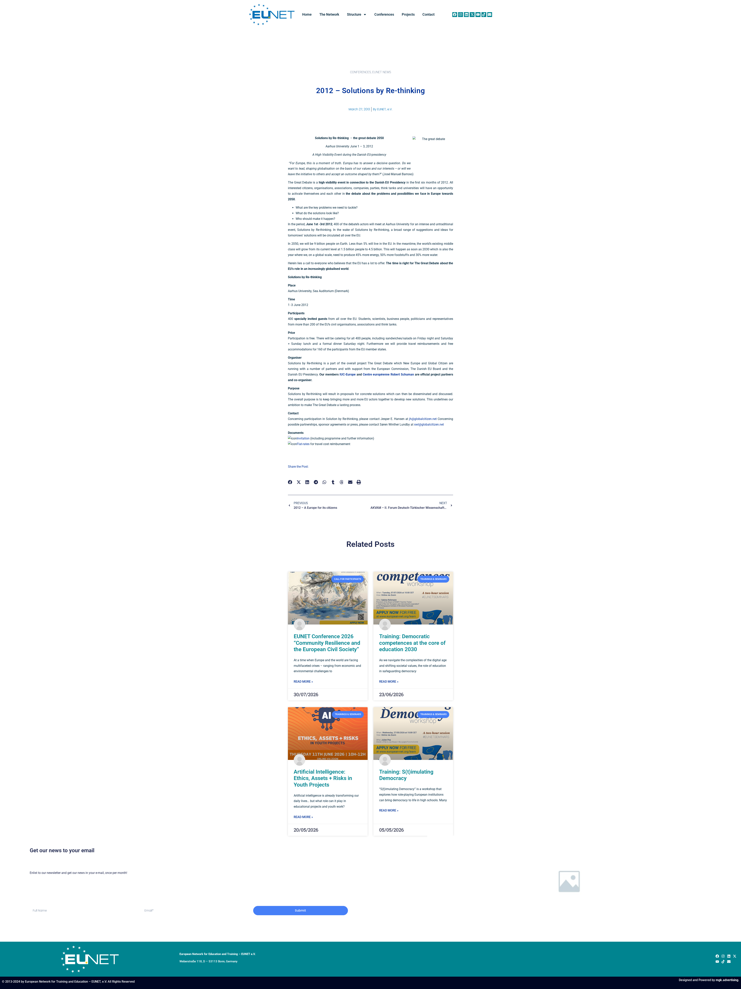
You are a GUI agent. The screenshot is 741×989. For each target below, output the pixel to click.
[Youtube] (477, 14)
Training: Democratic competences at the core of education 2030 (412, 643)
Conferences (384, 14)
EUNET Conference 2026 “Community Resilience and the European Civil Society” (327, 643)
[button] (290, 482)
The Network (329, 14)
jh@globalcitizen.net (423, 419)
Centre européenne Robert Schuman (388, 374)
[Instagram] (460, 14)
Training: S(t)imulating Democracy (406, 775)
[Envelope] (489, 14)
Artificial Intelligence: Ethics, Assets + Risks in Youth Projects (323, 778)
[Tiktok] (483, 14)
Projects (408, 14)
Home (307, 14)
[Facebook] (454, 14)
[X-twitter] (472, 14)
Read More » (303, 681)
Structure (354, 14)
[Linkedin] (466, 14)
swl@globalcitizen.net (429, 424)
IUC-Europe (348, 374)
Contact (428, 14)
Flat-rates (303, 444)
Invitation (303, 438)
